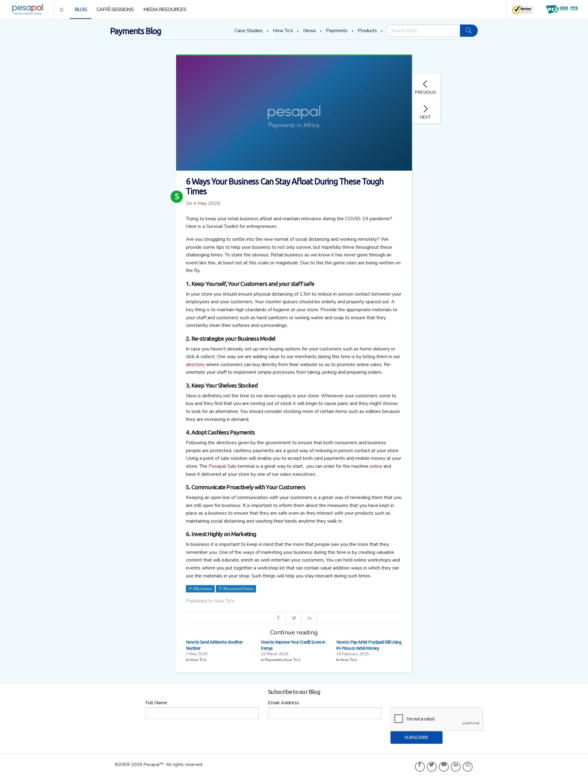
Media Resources (164, 9)
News (309, 30)
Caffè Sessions (115, 9)
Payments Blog (135, 31)
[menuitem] (25, 9)
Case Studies (249, 30)
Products (367, 30)
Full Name (156, 702)
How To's (283, 30)
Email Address (283, 702)
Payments (337, 30)
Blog (81, 9)
